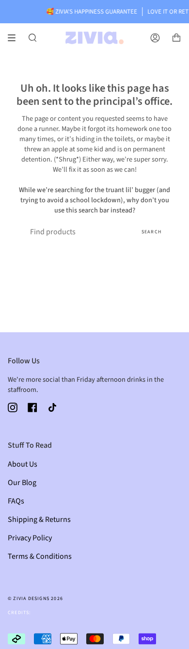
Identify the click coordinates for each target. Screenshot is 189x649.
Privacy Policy (30, 538)
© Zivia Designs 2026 (35, 598)
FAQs (16, 501)
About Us (22, 464)
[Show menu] (15, 38)
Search (152, 231)
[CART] (176, 37)
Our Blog (22, 482)
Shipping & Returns (39, 519)
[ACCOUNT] (155, 37)
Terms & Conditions (40, 556)
